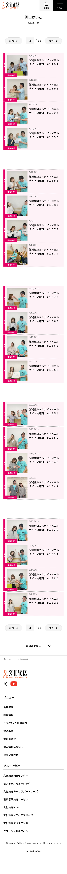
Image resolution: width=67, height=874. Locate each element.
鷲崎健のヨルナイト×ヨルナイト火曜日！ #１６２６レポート (44, 602)
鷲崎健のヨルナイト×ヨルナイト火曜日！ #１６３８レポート (44, 529)
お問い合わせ (10, 754)
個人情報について (13, 746)
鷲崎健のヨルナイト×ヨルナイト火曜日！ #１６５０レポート (44, 437)
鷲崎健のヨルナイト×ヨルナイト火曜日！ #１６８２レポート (44, 205)
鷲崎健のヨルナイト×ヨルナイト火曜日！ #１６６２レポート (44, 345)
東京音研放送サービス (15, 799)
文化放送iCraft (12, 807)
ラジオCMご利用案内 (15, 723)
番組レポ (11, 75)
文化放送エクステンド (15, 823)
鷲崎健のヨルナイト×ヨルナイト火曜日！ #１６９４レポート (44, 112)
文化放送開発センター (15, 775)
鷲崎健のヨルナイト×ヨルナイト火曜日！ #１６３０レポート (44, 578)
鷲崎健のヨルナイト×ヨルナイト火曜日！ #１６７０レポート (44, 297)
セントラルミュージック (17, 783)
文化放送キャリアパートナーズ (20, 791)
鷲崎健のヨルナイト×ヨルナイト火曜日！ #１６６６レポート (44, 321)
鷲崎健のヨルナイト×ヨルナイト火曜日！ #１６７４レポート (44, 253)
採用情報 (8, 715)
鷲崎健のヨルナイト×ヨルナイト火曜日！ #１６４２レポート (44, 486)
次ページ (53, 40)
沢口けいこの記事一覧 (18, 659)
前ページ (13, 40)
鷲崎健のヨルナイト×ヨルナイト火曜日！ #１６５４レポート (44, 413)
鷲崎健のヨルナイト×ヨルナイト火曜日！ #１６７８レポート (44, 229)
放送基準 (8, 731)
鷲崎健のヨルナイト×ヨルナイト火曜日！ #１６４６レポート (44, 462)
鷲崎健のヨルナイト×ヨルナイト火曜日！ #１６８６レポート (44, 180)
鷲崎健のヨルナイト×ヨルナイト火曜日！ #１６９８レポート (44, 88)
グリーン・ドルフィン (15, 831)
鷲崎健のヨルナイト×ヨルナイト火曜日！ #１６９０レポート (44, 137)
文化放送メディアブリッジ (18, 815)
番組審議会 (9, 739)
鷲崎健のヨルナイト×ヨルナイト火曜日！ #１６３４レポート (44, 554)
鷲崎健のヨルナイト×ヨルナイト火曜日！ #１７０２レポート (44, 64)
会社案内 (8, 707)
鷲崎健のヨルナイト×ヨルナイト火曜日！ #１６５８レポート (44, 370)
